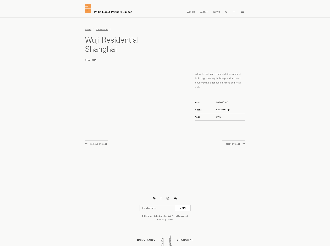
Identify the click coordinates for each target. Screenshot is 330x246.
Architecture (102, 29)
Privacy (160, 219)
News (216, 11)
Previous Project (98, 143)
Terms (170, 219)
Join (183, 208)
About (204, 11)
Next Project (233, 143)
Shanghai (91, 60)
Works (191, 11)
